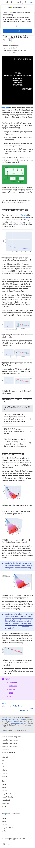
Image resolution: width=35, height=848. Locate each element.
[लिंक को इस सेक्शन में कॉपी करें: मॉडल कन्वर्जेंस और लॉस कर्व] (30, 210)
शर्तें (2, 839)
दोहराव (11, 693)
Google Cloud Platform (8, 828)
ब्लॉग (3, 761)
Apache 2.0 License (12, 721)
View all (4, 806)
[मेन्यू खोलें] (3, 2)
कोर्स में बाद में (25, 626)
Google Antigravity (7, 797)
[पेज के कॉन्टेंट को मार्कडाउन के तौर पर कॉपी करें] (10, 40)
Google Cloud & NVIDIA (8, 752)
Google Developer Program (10, 740)
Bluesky (4, 764)
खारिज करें (17, 26)
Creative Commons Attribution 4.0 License (13, 719)
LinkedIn (4, 770)
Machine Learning (14, 2)
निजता (7, 839)
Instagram (5, 767)
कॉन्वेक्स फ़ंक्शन (13, 686)
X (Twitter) (5, 773)
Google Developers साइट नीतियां (18, 723)
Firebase (4, 791)
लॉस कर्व (11, 696)
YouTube (4, 776)
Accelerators (5, 749)
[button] (17, 201)
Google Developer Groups (9, 743)
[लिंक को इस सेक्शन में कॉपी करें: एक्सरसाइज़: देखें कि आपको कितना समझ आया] (7, 402)
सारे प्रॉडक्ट (4, 831)
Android (4, 784)
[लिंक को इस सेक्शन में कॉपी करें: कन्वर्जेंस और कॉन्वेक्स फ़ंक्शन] (26, 454)
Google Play (5, 803)
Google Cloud (6, 800)
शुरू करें (17, 31)
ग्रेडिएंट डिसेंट (12, 689)
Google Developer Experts (9, 746)
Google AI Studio (7, 794)
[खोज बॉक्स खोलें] (26, 2)
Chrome (4, 787)
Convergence (13, 682)
